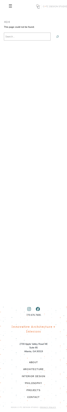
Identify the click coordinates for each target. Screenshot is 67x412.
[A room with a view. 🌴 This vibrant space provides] (33, 162)
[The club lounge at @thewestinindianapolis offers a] (33, 281)
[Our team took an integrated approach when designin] (33, 202)
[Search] (57, 37)
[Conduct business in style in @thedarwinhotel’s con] (33, 123)
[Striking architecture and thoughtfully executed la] (33, 241)
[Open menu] (10, 6)
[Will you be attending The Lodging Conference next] (33, 83)
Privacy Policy (48, 407)
